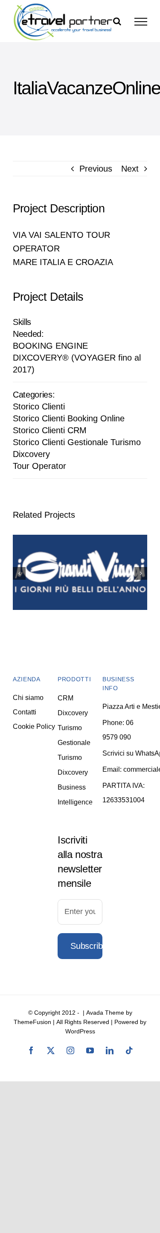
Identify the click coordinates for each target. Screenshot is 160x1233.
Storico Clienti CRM (50, 430)
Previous (95, 168)
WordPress (80, 1031)
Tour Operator (39, 466)
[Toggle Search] (117, 21)
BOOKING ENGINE (50, 345)
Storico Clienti (39, 406)
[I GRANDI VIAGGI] (80, 572)
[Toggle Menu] (141, 21)
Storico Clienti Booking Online (69, 418)
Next (130, 168)
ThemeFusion (32, 1022)
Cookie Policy (34, 726)
